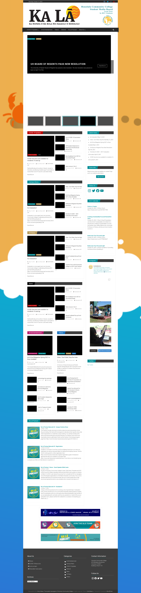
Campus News (31, 38)
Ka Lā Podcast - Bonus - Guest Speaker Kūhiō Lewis (55, 467)
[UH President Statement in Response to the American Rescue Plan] (60, 147)
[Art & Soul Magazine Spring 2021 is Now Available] (60, 196)
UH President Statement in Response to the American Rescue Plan (72, 147)
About (31, 561)
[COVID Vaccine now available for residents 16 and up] (40, 146)
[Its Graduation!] (40, 195)
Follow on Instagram (105, 350)
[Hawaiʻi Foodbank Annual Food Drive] (60, 257)
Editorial (63, 29)
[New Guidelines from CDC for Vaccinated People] (60, 157)
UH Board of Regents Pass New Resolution (58, 64)
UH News (39, 38)
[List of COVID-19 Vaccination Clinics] (60, 138)
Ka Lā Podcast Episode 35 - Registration (52, 446)
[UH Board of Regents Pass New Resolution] (60, 205)
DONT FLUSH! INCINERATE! (74, 398)
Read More (102, 65)
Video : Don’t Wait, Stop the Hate (74, 186)
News (39, 154)
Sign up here (100, 176)
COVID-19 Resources (35, 563)
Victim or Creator (92, 206)
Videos (57, 29)
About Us (81, 29)
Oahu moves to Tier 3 (71, 166)
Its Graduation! (32, 208)
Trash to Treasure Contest (44, 407)
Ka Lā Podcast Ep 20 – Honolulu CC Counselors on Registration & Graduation (74, 379)
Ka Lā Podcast (72, 29)
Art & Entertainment (46, 29)
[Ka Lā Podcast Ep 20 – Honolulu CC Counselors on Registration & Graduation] (62, 379)
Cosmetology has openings (44, 378)
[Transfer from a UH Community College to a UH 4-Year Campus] (60, 266)
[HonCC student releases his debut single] (32, 398)
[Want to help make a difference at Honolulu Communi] (100, 312)
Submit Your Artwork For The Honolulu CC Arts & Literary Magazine (73, 390)
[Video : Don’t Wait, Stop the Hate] (60, 188)
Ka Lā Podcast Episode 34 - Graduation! (51, 486)
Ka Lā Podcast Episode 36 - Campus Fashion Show (54, 427)
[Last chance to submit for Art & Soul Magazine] (32, 388)
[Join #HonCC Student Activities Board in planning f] (100, 335)
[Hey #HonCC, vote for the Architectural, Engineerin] (100, 288)
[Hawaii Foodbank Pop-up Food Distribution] (60, 316)
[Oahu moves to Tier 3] (60, 167)
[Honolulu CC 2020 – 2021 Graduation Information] (60, 215)
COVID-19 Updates (32, 29)
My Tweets (90, 365)
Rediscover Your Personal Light (96, 235)
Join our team (33, 566)
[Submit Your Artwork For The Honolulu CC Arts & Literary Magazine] (62, 389)
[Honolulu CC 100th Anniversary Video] (62, 408)
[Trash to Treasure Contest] (32, 408)
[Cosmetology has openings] (32, 379)
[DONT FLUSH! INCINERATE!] (62, 400)
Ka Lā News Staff (40, 163)
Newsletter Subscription (36, 569)
